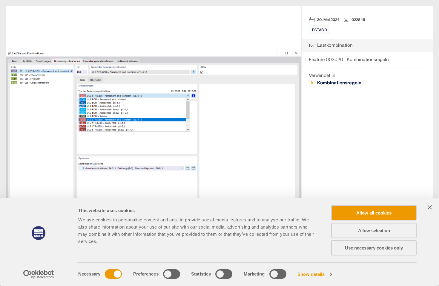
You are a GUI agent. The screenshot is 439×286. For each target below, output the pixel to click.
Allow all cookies (374, 212)
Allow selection (374, 230)
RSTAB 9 (319, 30)
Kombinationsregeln (339, 83)
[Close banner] (430, 207)
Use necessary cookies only (374, 247)
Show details (311, 274)
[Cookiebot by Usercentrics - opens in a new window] (39, 274)
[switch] (171, 274)
